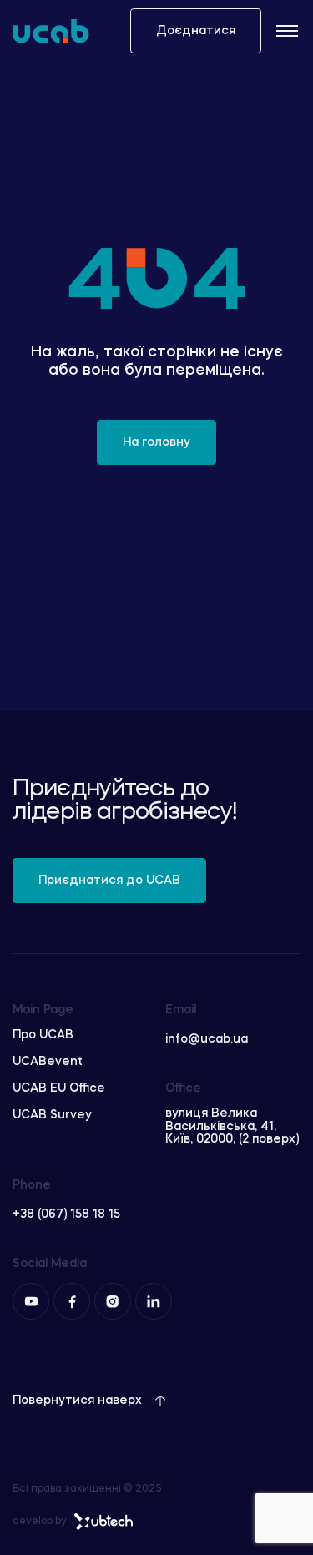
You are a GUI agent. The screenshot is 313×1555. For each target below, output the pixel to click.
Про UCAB (43, 1035)
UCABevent (48, 1062)
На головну (156, 442)
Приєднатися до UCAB (109, 880)
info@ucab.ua (206, 1039)
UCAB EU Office (59, 1088)
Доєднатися (195, 31)
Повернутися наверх (77, 1400)
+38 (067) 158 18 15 (66, 1214)
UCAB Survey (52, 1115)
